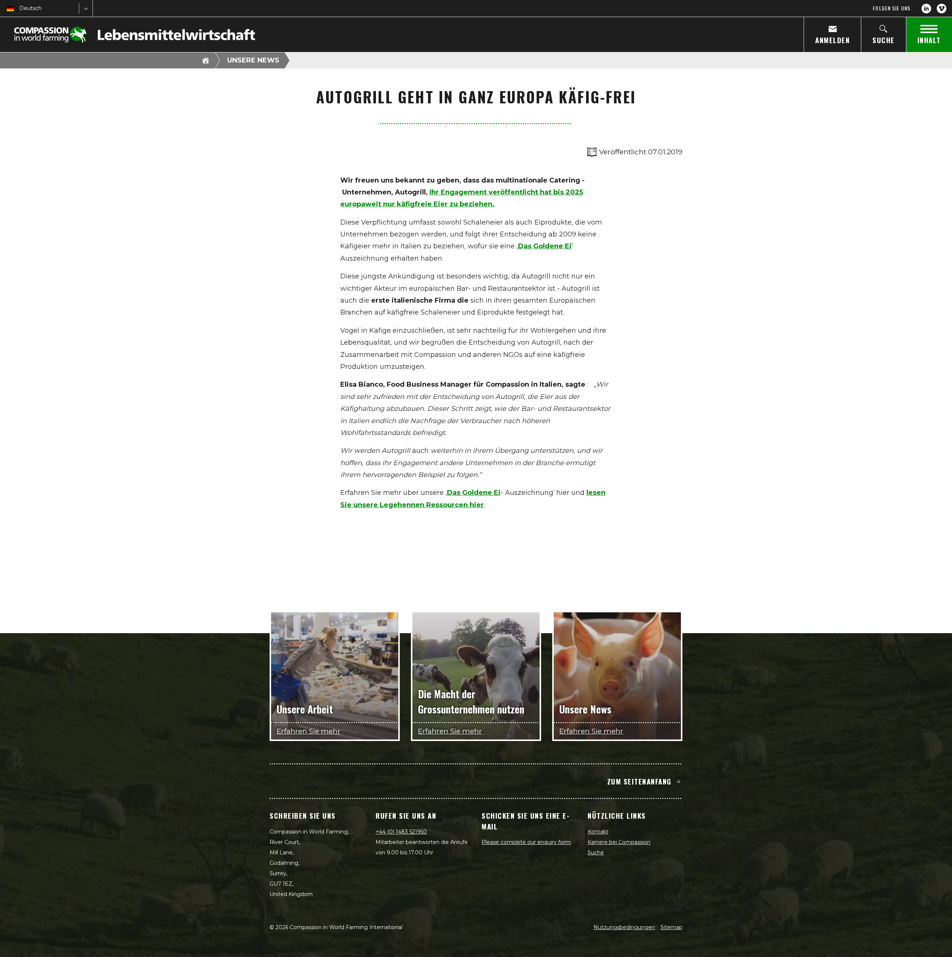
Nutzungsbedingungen (624, 927)
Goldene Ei (481, 493)
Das (454, 493)
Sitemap (671, 927)
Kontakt (598, 831)
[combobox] (20, 8)
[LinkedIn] (926, 8)
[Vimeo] (941, 8)
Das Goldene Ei (545, 246)
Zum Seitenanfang (639, 781)
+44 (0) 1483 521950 (401, 831)
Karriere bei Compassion (619, 842)
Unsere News (253, 60)
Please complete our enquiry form (526, 842)
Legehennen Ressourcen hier (431, 505)
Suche (596, 852)
